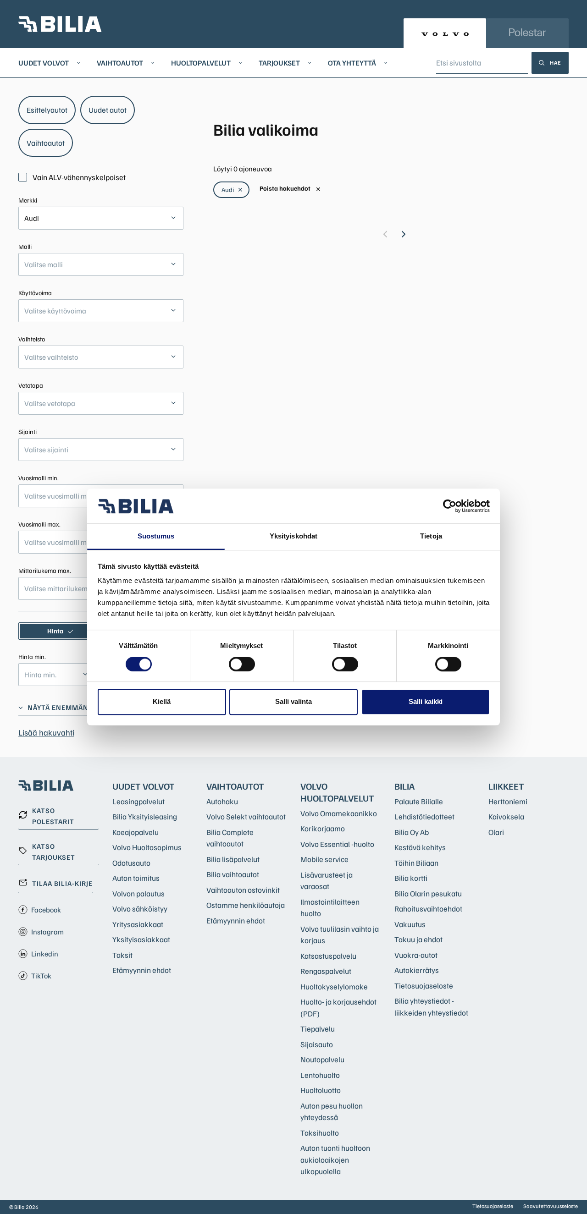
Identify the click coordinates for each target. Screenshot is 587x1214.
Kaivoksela (506, 816)
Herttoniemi (507, 801)
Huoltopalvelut (201, 62)
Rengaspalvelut (325, 971)
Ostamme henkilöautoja (245, 905)
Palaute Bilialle (418, 801)
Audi (232, 189)
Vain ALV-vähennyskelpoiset (79, 177)
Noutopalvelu (322, 1059)
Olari (496, 832)
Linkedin (44, 953)
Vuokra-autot (415, 955)
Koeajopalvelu (135, 832)
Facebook (46, 909)
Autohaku (222, 801)
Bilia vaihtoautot (232, 874)
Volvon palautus (138, 893)
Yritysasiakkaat (137, 924)
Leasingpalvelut (138, 801)
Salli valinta (293, 701)
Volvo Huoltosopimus (147, 847)
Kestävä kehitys (420, 847)
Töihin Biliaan (416, 863)
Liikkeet (506, 786)
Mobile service (324, 859)
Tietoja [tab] (431, 536)
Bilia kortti (410, 878)
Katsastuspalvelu (328, 956)
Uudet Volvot (43, 62)
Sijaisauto (316, 1044)
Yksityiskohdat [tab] (293, 536)
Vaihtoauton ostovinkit (243, 890)
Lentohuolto (320, 1075)
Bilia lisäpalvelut (233, 859)
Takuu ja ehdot (418, 939)
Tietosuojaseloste (423, 985)
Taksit (122, 955)
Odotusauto (131, 863)
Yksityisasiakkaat (141, 939)
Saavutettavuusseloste (550, 1206)
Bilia (404, 786)
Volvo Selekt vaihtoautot (246, 816)
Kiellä (162, 701)
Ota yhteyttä (352, 62)
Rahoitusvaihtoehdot (428, 908)
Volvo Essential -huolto (337, 844)
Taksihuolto (319, 1132)
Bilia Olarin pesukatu (428, 893)
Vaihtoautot (120, 62)
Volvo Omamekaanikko (338, 813)
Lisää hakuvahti (46, 732)
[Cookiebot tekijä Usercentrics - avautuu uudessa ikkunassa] (450, 506)
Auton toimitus (136, 878)
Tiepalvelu (317, 1028)
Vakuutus (410, 924)
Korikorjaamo (322, 828)
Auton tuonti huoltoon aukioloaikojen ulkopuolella (335, 1159)
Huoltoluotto (320, 1090)
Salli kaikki (426, 701)
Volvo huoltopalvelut (337, 792)
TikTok (41, 975)
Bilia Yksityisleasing (144, 816)
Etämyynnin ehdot (141, 970)
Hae (555, 62)
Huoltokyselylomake (334, 986)
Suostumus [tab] (156, 536)
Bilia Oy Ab (411, 832)
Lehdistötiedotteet (424, 816)
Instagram (47, 931)
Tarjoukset (279, 62)
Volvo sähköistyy (139, 908)
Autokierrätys (416, 970)
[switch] (242, 664)
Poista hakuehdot (290, 188)
